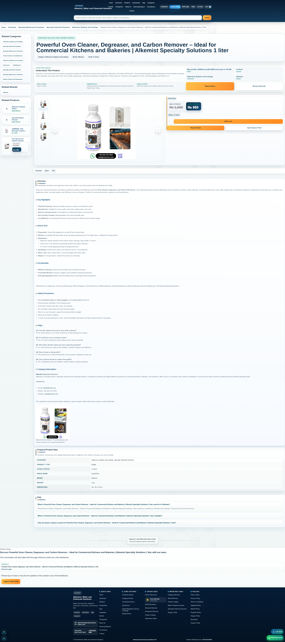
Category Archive (127, 598)
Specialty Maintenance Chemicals (31, 27)
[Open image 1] (43, 104)
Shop (193, 6)
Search (207, 17)
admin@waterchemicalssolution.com (145, 639)
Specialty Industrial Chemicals (58, 27)
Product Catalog (150, 615)
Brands (111, 7)
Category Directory (174, 595)
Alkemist (5, 92)
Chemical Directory (151, 608)
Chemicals (118, 3)
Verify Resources (150, 604)
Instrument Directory (151, 611)
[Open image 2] (43, 115)
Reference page (6, 569)
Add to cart (228, 121)
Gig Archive (126, 605)
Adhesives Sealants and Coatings (85, 27)
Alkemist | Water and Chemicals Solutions (93, 8)
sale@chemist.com (51, 394)
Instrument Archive (128, 602)
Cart (207, 6)
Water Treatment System (176, 605)
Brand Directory (173, 598)
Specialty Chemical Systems (177, 609)
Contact (131, 11)
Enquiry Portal (175, 6)
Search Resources (151, 595)
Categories (151, 3)
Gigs (143, 3)
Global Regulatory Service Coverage (130, 609)
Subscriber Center (151, 618)
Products (127, 3)
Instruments (136, 3)
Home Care (6, 65)
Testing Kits (119, 7)
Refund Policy (195, 609)
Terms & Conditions (197, 602)
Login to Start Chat (10, 581)
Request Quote (210, 86)
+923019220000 (207, 639)
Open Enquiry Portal (254, 128)
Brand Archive (126, 614)
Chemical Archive (127, 595)
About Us (128, 7)
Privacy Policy (195, 598)
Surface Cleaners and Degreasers (13, 55)
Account (200, 6)
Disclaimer (194, 619)
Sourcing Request (139, 7)
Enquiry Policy (195, 616)
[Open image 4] (43, 136)
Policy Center (195, 595)
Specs (47, 171)
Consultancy (151, 7)
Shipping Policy (196, 605)
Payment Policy (196, 612)
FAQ (53, 171)
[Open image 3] (43, 126)
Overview (38, 171)
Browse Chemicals (259, 86)
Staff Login (185, 6)
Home (111, 3)
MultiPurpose (17, 65)
